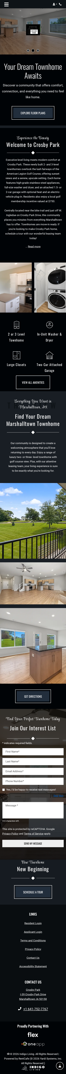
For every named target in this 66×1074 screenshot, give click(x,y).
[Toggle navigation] (6, 4)
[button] (54, 4)
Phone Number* (15, 781)
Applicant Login (33, 931)
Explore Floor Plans (33, 113)
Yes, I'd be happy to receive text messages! (31, 789)
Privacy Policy (10, 833)
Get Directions (33, 696)
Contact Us (33, 957)
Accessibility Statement (33, 966)
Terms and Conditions (33, 940)
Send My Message (33, 843)
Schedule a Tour (33, 892)
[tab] (28, 50)
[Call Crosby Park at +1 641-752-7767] (60, 4)
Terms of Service (33, 833)
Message (12, 805)
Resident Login (33, 923)
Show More (58, 796)
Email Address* (14, 771)
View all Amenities (33, 382)
